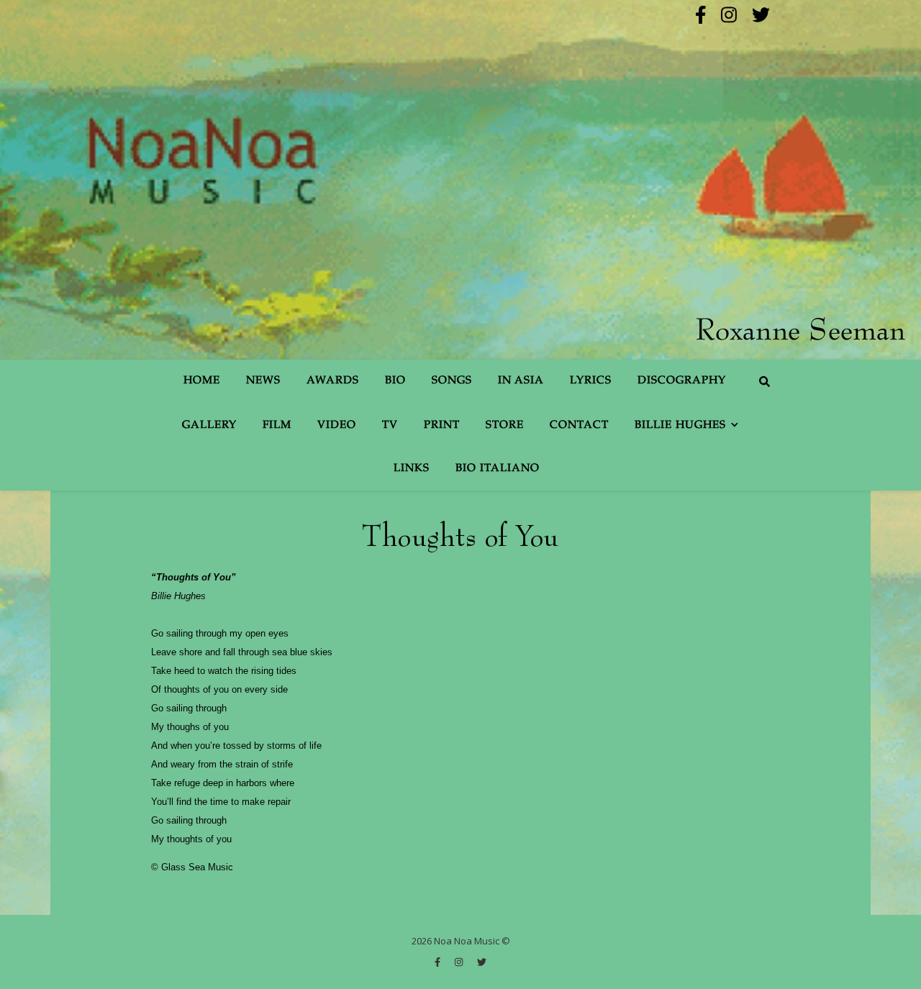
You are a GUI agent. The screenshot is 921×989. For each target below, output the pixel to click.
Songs (452, 380)
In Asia (521, 380)
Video (336, 425)
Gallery (209, 425)
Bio (395, 380)
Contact (579, 425)
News (263, 380)
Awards (333, 380)
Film (277, 425)
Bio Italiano (497, 468)
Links (412, 468)
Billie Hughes (680, 425)
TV (390, 425)
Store (505, 425)
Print (442, 425)
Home (201, 380)
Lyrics (591, 380)
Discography (682, 380)
